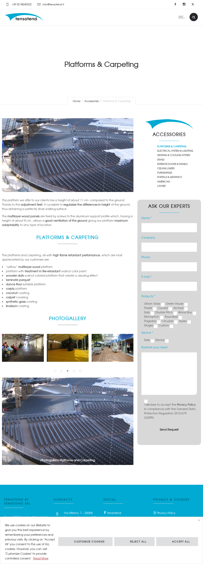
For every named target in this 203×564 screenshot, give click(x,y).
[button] (55, 371)
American (163, 181)
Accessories (91, 101)
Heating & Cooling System (173, 155)
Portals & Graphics (169, 177)
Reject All (138, 541)
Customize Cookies (89, 541)
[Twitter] (192, 4)
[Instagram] (184, 4)
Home (76, 101)
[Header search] (193, 17)
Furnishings (164, 172)
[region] (101, 540)
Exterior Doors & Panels (172, 164)
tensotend (114, 513)
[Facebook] (175, 4)
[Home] (24, 20)
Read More (40, 558)
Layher (161, 186)
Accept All (181, 541)
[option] (23, 348)
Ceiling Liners (165, 168)
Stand (161, 159)
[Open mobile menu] (182, 17)
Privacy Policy (186, 404)
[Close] (198, 520)
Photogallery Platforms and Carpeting (68, 460)
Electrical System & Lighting (175, 150)
